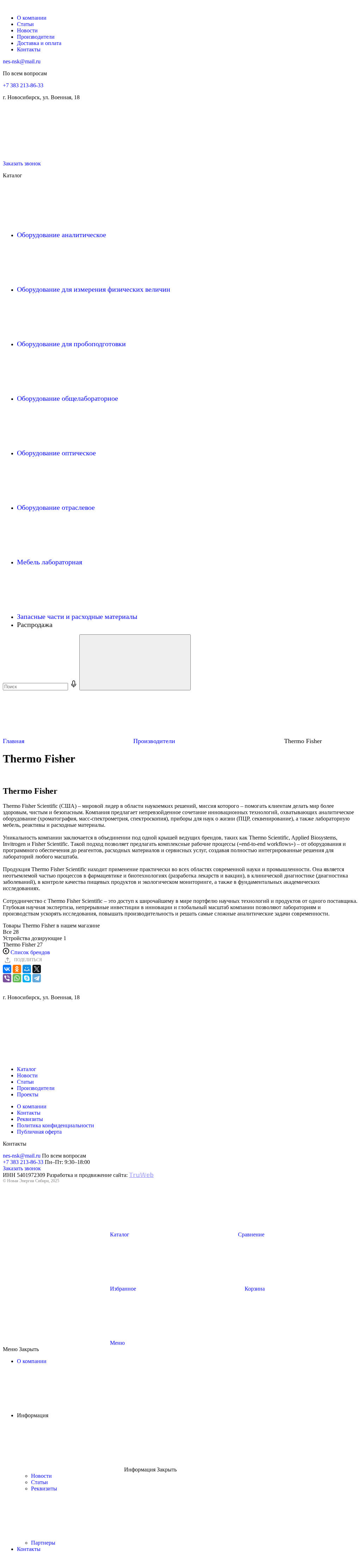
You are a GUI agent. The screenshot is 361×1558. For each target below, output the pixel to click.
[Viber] (7, 978)
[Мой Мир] (27, 969)
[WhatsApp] (17, 978)
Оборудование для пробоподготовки (72, 344)
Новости (27, 30)
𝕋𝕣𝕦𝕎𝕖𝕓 (141, 1175)
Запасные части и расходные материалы (78, 616)
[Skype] (27, 978)
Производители (36, 37)
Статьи (25, 24)
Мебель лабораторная (50, 562)
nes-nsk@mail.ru (22, 61)
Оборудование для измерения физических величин (94, 289)
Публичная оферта (39, 1132)
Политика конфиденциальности (55, 1125)
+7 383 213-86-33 (23, 85)
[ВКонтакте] (7, 969)
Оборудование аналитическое (62, 235)
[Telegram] (36, 978)
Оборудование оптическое (57, 453)
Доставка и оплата (39, 43)
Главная (14, 741)
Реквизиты (30, 1119)
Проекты (27, 1094)
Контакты (29, 49)
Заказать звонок (22, 163)
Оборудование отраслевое (57, 507)
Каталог (26, 1069)
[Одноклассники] (17, 969)
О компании (32, 18)
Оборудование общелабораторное (68, 398)
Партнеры (44, 1543)
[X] (36, 969)
